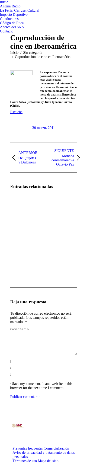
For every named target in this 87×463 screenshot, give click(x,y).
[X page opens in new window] (46, 436)
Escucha (16, 112)
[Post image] (23, 206)
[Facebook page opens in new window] (39, 436)
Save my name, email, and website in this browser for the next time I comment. (41, 386)
